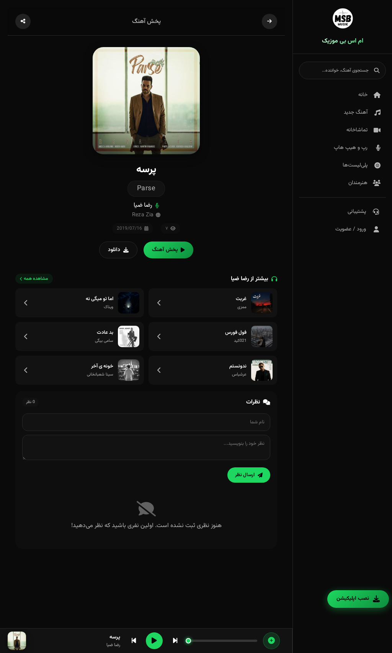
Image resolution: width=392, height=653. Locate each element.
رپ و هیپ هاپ (351, 148)
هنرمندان (358, 183)
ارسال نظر (245, 475)
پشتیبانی (357, 211)
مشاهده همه (36, 278)
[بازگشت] (269, 21)
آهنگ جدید (356, 112)
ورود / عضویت (350, 229)
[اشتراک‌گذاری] (23, 21)
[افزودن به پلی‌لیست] (271, 640)
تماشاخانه (357, 130)
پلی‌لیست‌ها (355, 165)
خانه (363, 95)
